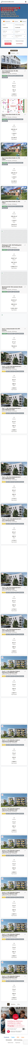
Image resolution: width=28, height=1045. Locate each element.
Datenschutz (10, 1042)
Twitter (13, 1037)
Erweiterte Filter (8, 41)
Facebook (6, 1037)
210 (18, 53)
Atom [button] (22, 1037)
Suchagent (8, 43)
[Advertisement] (14, 448)
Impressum (17, 1042)
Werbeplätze (9, 1040)
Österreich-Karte (20, 41)
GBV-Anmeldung (18, 1040)
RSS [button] (18, 1037)
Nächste (13, 53)
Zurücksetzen (19, 43)
